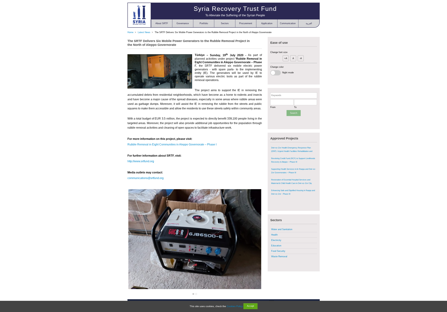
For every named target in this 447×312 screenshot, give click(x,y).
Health (274, 234)
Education (276, 245)
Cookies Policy (235, 306)
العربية (309, 23)
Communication (288, 23)
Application (266, 23)
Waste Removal (279, 256)
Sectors (225, 23)
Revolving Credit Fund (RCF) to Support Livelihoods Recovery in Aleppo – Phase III (293, 160)
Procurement (245, 23)
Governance (183, 23)
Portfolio (204, 23)
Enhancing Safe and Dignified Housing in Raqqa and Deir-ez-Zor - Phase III (293, 192)
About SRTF (161, 23)
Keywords (276, 95)
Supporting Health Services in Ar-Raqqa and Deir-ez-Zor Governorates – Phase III (293, 171)
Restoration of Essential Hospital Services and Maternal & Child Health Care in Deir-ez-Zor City (291, 181)
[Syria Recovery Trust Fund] (139, 15)
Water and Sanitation (281, 229)
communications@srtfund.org (145, 178)
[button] (193, 294)
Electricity (276, 240)
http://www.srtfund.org (140, 161)
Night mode (287, 72)
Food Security (278, 251)
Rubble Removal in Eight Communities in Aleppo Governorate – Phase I (172, 144)
